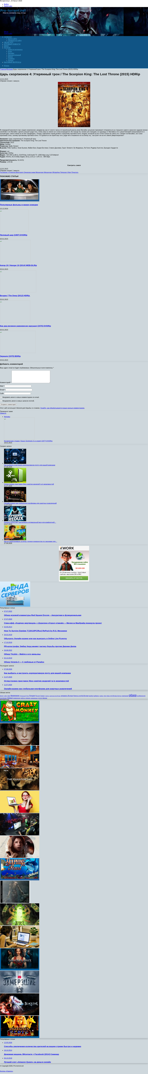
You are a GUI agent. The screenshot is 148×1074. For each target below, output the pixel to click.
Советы (47, 695)
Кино (6, 46)
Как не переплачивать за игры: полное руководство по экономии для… (30, 541)
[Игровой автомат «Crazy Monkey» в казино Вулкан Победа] (19, 722)
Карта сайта (12, 39)
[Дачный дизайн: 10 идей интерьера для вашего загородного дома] (19, 767)
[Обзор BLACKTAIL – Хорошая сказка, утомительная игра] (19, 1015)
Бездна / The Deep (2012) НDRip (15, 296)
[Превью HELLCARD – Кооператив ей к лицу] (19, 925)
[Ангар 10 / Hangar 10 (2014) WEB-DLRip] (15, 261)
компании (125, 696)
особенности (141, 696)
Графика (11, 58)
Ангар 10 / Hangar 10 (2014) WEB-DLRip (18, 265)
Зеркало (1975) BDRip (10, 356)
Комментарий (5, 382)
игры (108, 696)
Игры (10, 51)
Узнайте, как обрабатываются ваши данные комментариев (62, 408)
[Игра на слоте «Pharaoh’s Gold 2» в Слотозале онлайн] (19, 1037)
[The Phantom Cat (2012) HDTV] (19, 790)
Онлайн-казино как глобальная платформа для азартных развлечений (30, 503)
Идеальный (23, 695)
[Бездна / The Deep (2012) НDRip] (18, 292)
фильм (45, 698)
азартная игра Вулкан (55, 695)
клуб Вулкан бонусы (116, 696)
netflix (5, 695)
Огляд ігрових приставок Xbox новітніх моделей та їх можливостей (29, 484)
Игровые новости (12, 44)
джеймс (101, 695)
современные (34, 698)
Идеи (27, 695)
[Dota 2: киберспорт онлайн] (19, 835)
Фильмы (11, 53)
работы (23, 698)
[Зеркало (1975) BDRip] (18, 352)
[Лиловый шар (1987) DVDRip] (14, 231)
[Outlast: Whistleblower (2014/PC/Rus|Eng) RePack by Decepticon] (15, 902)
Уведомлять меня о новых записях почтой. (18, 401)
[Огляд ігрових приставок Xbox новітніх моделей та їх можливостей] (15, 482)
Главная (3, 69)
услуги (40, 698)
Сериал (42, 696)
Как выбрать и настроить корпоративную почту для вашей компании (29, 465)
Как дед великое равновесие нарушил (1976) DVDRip (25, 326)
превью (10, 698)
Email (2, 390)
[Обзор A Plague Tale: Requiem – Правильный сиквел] (19, 745)
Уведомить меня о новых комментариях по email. (20, 397)
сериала (27, 698)
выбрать (96, 696)
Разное (7, 48)
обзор (133, 695)
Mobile (10, 57)
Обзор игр (8, 42)
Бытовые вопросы (12, 62)
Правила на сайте (15, 40)
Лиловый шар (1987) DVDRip (13, 235)
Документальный (14, 55)
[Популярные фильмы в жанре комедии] (19, 201)
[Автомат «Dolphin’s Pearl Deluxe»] (19, 880)
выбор (91, 696)
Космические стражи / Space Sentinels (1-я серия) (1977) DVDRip (28, 441)
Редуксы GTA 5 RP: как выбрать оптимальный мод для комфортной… (30, 522)
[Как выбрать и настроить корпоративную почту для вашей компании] (15, 463)
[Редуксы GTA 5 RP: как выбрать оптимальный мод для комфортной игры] (15, 520)
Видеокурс (15, 696)
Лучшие (32, 696)
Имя (2, 386)
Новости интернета (15, 49)
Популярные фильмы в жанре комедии (19, 205)
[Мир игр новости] (13, 28)
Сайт (2, 393)
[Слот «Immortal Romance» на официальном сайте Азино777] (19, 970)
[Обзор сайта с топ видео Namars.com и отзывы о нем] (19, 812)
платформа (3, 698)
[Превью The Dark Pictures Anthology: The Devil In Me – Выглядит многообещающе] (19, 857)
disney (2, 696)
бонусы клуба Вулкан (81, 696)
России (37, 696)
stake (8, 696)
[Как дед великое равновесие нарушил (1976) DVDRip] (15, 322)
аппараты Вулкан (67, 696)
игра (105, 696)
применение (16, 698)
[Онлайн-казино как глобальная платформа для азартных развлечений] (15, 501)
